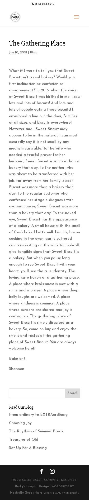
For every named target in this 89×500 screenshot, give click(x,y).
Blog (33, 52)
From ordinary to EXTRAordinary (38, 415)
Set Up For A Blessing (28, 448)
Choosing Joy (20, 423)
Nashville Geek (21, 492)
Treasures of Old (23, 440)
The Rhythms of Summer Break (36, 431)
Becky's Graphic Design (32, 486)
